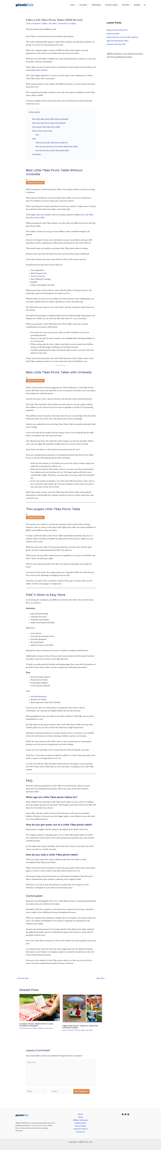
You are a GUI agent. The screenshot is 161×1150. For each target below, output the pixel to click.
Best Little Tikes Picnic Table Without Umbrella (50, 119)
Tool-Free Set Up (38, 276)
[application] (75, 5)
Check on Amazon (35, 182)
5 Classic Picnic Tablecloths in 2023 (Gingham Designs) (36, 1025)
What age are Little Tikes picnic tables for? (51, 142)
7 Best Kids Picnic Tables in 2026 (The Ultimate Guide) (80, 1027)
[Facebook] (125, 1114)
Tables (44, 24)
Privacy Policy (80, 1126)
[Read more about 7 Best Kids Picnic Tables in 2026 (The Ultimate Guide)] (82, 1008)
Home (80, 1114)
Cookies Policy (80, 1123)
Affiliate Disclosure (80, 1120)
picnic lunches (42, 70)
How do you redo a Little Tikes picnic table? (52, 150)
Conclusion (36, 154)
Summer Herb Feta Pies (116, 44)
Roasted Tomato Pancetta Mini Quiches (122, 37)
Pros (37, 135)
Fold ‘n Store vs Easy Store (42, 131)
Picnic (78, 1030)
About (80, 1117)
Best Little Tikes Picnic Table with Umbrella (48, 123)
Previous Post (22, 978)
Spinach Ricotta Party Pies (117, 30)
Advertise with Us (80, 1129)
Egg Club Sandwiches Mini (117, 41)
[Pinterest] (128, 1114)
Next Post (101, 978)
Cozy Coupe (80, 909)
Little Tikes (30, 36)
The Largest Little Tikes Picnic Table (46, 127)
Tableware (41, 1028)
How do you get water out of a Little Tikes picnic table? (56, 146)
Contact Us (80, 1132)
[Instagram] (123, 1114)
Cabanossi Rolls (113, 34)
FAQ (34, 138)
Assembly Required (38, 697)
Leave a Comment (33, 24)
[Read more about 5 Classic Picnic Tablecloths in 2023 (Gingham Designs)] (39, 1007)
